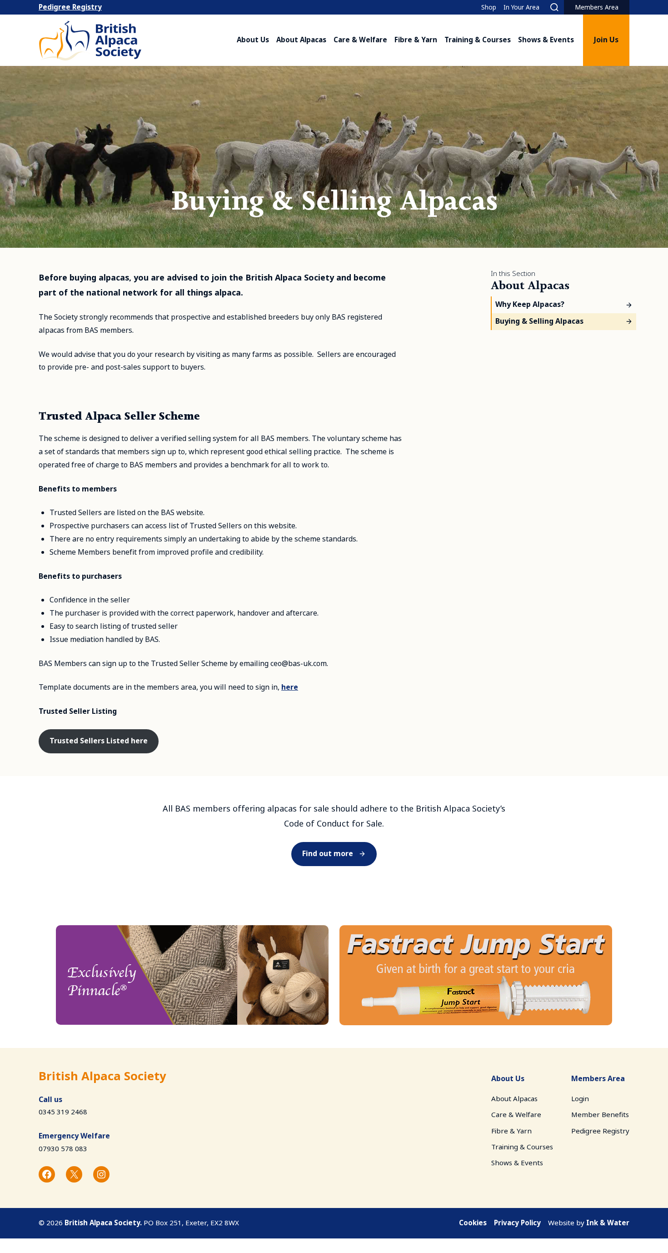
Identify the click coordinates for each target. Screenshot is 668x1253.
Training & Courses (477, 40)
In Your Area (521, 7)
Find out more (327, 853)
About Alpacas (301, 40)
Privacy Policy (517, 1223)
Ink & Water (607, 1223)
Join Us (606, 40)
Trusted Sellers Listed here (99, 741)
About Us (253, 40)
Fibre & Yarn (415, 40)
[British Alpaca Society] (90, 40)
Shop (488, 7)
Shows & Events (546, 40)
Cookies (473, 1223)
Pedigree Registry (70, 7)
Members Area (596, 7)
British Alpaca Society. (103, 1223)
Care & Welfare (360, 40)
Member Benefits (600, 1115)
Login (580, 1099)
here (289, 687)
